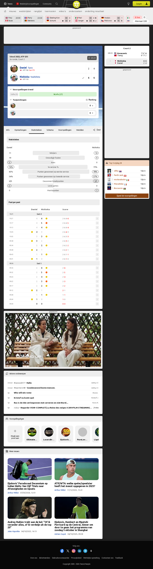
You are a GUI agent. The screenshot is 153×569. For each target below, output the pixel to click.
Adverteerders (44, 558)
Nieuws (12, 11)
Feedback (119, 558)
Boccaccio (118, 188)
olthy (116, 171)
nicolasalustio (120, 179)
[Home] (5, 11)
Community (47, 4)
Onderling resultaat (94, 11)
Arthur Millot (13, 493)
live (137, 17)
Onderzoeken (75, 11)
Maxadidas (119, 184)
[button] (56, 3)
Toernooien (50, 11)
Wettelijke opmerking (91, 558)
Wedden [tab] (80, 130)
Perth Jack (118, 175)
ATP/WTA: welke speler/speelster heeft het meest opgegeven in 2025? (75, 484)
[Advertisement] (76, 36)
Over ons (33, 558)
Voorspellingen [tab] (64, 130)
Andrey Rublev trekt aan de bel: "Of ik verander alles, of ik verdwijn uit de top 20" (29, 525)
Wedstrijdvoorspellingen (29, 4)
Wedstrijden (25, 11)
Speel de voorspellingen (127, 196)
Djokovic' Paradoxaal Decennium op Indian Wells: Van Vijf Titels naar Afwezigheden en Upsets (28, 486)
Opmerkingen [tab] (20, 130)
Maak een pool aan (15, 437)
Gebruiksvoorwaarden (60, 558)
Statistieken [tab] (36, 130)
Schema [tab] (50, 130)
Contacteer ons (107, 558)
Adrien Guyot (60, 534)
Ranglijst (38, 11)
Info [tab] (8, 130)
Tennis (9, 4)
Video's (62, 11)
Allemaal (141, 21)
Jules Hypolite (14, 531)
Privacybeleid (76, 558)
